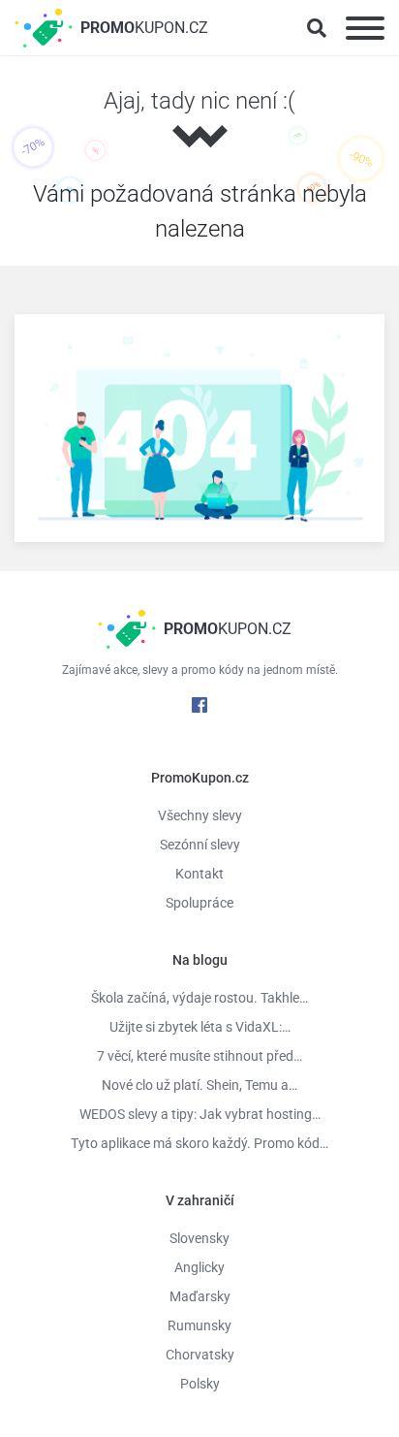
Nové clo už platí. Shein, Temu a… (199, 1085)
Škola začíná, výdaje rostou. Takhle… (199, 998)
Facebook (199, 705)
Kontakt (199, 873)
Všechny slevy (200, 815)
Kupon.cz (144, 27)
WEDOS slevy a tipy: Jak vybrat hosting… (200, 1114)
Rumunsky (199, 1325)
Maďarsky (199, 1296)
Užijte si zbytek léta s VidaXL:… (200, 1027)
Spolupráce (199, 902)
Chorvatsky (200, 1354)
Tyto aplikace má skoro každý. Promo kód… (199, 1143)
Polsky (200, 1383)
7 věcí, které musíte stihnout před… (199, 1056)
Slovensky (199, 1238)
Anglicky (199, 1267)
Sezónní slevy (200, 844)
